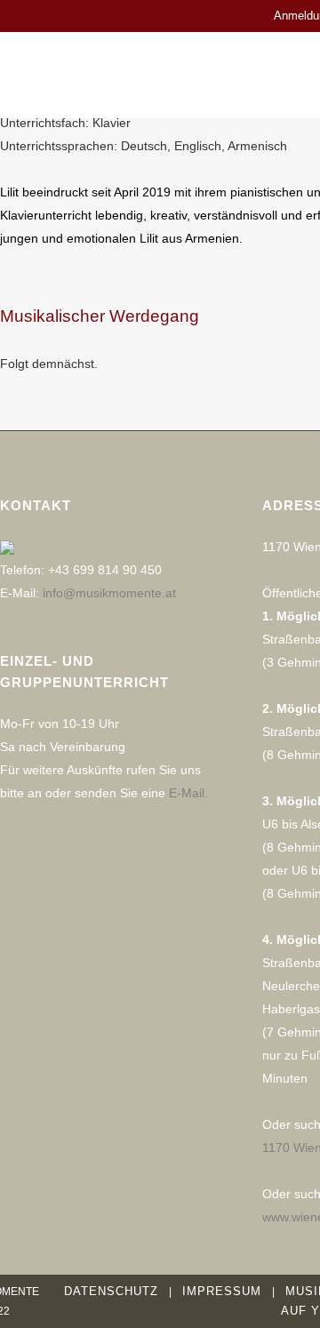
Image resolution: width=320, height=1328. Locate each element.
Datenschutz (111, 1291)
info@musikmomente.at (109, 593)
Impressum (221, 1291)
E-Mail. (188, 793)
